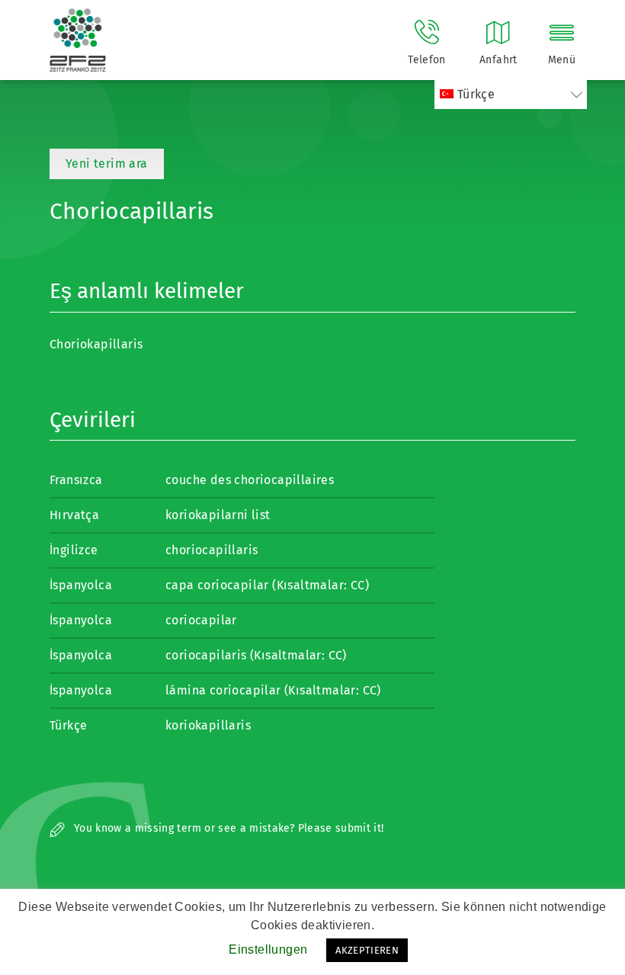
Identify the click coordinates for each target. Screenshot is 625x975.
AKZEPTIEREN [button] (367, 950)
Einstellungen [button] (268, 949)
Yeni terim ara (107, 163)
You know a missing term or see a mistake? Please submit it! (227, 828)
